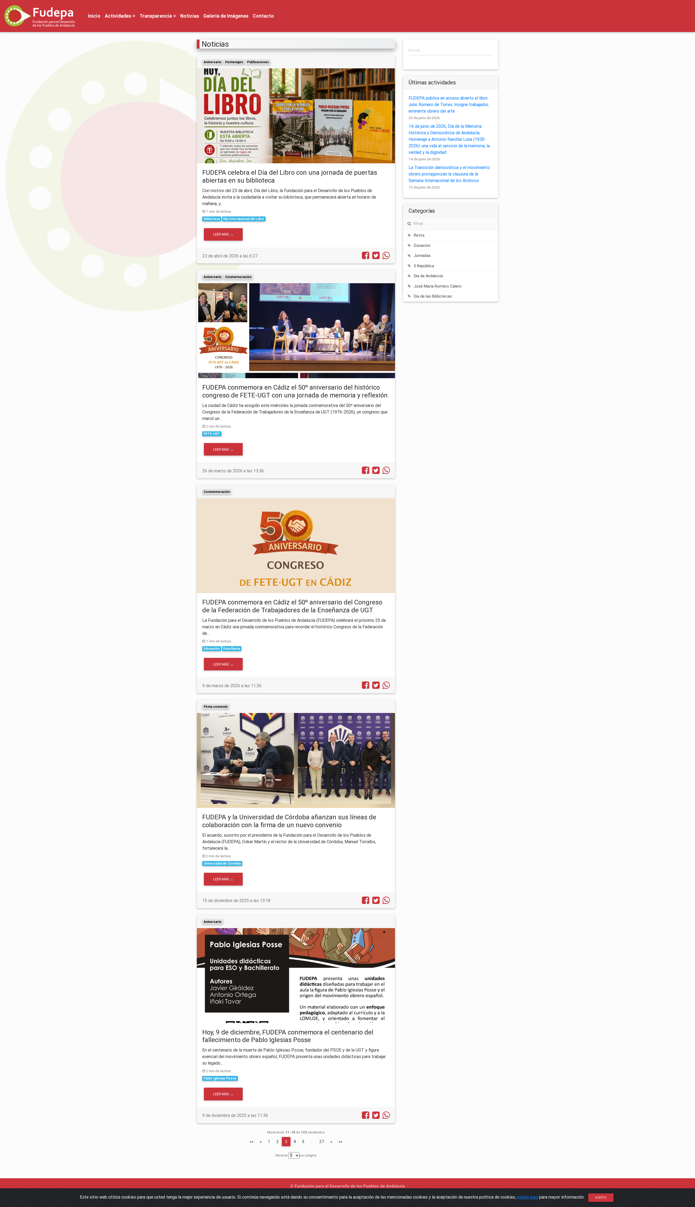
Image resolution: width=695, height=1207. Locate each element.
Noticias (189, 16)
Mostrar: (282, 1155)
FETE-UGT (212, 434)
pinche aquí (527, 1197)
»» (340, 1141)
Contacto (263, 16)
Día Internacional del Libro (243, 219)
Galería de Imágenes (225, 16)
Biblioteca (212, 219)
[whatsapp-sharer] (385, 257)
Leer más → (223, 234)
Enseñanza (231, 649)
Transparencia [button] (156, 16)
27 (321, 1141)
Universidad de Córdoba (222, 863)
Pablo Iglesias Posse (220, 1078)
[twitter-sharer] (374, 257)
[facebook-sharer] (364, 257)
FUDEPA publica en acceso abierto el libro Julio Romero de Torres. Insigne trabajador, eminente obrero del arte (449, 104)
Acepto (600, 1197)
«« (252, 1141)
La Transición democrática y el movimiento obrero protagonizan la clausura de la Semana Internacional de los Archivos (449, 174)
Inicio (94, 16)
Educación (212, 649)
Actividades (118, 16)
